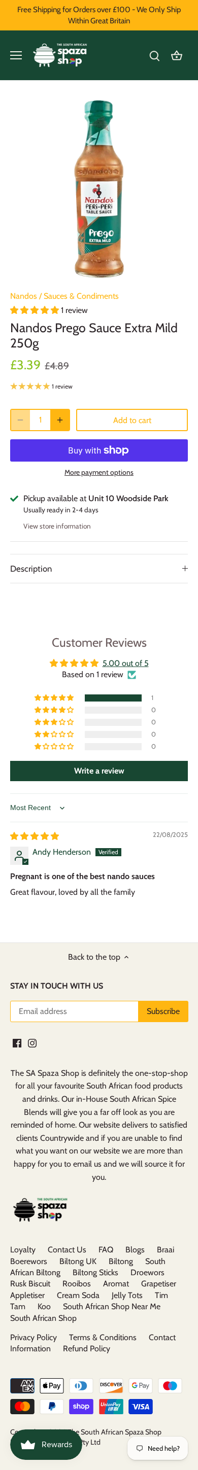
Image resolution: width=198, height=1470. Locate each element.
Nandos (23, 296)
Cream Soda (78, 1295)
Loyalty (23, 1249)
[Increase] (60, 420)
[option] (99, 189)
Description (31, 569)
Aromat (116, 1283)
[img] (34, 836)
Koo (44, 1306)
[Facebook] (17, 1042)
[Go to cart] (177, 55)
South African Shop (43, 1318)
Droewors (147, 1272)
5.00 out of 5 (126, 663)
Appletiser (27, 1295)
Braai (165, 1249)
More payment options (99, 472)
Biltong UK (77, 1261)
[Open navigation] (16, 55)
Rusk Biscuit (30, 1283)
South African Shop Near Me (111, 1306)
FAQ (105, 1249)
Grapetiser (158, 1283)
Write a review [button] (99, 771)
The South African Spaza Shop (114, 1432)
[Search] (154, 55)
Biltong (121, 1261)
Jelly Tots (127, 1295)
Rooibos (76, 1283)
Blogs (135, 1249)
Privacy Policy (33, 1337)
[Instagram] (32, 1042)
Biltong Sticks (95, 1272)
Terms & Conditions (103, 1337)
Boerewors (28, 1261)
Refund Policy (86, 1348)
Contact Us (67, 1249)
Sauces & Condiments (81, 296)
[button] (35, 310)
